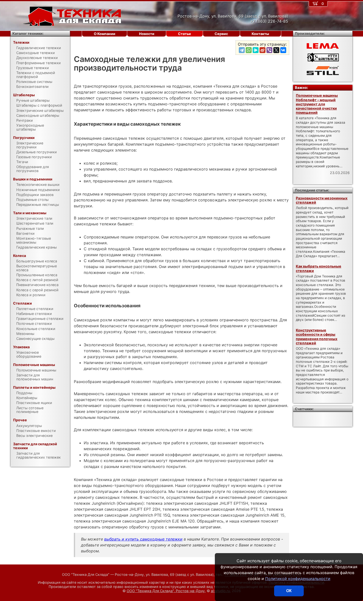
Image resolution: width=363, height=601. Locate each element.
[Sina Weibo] (262, 50)
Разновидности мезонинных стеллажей (321, 200)
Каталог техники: (27, 33)
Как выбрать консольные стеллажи (318, 268)
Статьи (184, 34)
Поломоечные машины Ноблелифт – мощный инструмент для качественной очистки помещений (317, 104)
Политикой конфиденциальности (297, 578)
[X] (276, 50)
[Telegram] (242, 50)
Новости (146, 34)
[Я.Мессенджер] (256, 50)
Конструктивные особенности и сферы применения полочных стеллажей (316, 336)
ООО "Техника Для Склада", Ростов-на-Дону (166, 591)
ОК (289, 591)
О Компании (104, 34)
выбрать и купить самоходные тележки (143, 539)
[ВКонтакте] (283, 50)
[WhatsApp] (249, 50)
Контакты (260, 34)
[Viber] (269, 50)
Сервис (221, 34)
